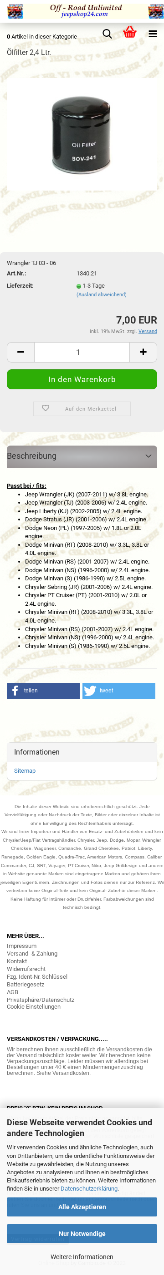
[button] (43, 691)
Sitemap (25, 770)
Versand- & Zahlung (32, 953)
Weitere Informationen (82, 1256)
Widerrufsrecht (26, 969)
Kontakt (17, 961)
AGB (12, 992)
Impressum (21, 946)
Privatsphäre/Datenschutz (40, 1000)
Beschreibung (31, 456)
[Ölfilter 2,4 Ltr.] (82, 133)
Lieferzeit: (20, 285)
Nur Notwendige (82, 1233)
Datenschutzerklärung (89, 1188)
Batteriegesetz (25, 984)
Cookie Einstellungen (34, 1007)
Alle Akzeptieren (82, 1207)
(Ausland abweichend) (102, 295)
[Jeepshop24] (82, 11)
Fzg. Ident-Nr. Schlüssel (37, 977)
